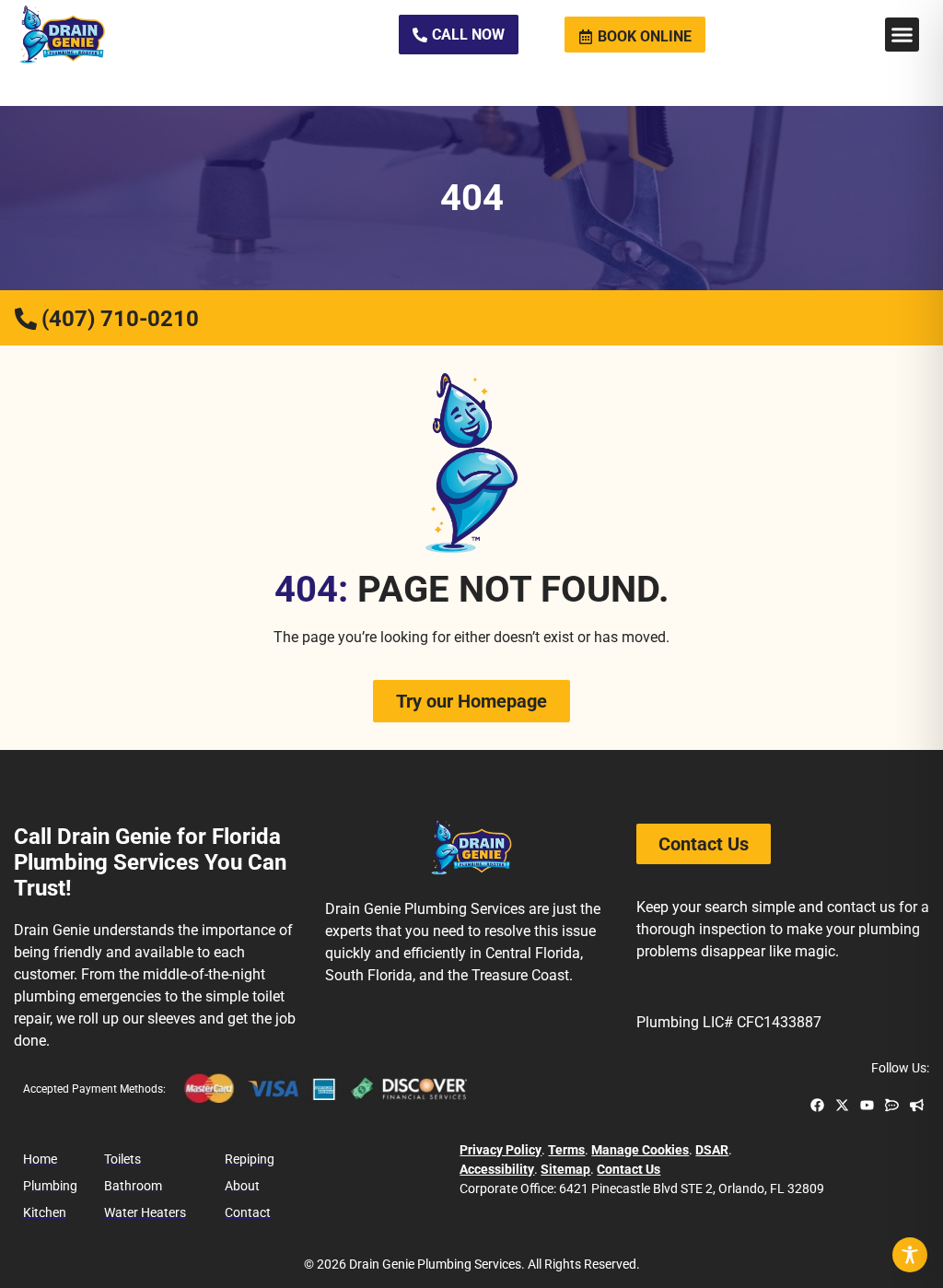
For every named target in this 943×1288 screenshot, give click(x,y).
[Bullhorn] (916, 1105)
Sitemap (565, 1169)
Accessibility (497, 1169)
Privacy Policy (500, 1149)
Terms (566, 1149)
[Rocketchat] (891, 1105)
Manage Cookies (640, 1149)
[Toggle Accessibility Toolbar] (910, 1254)
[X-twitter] (842, 1105)
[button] (902, 35)
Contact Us (628, 1169)
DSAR (711, 1149)
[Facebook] (817, 1105)
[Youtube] (867, 1105)
